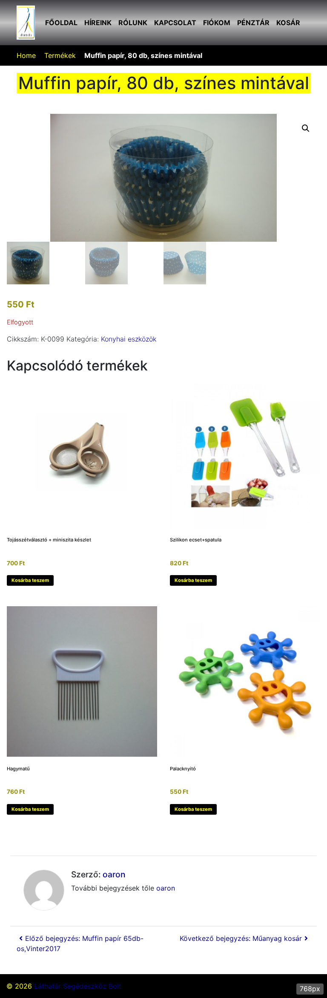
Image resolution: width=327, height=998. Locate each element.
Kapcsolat (175, 22)
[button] (305, 128)
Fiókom (216, 22)
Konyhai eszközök (128, 339)
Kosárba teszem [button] (30, 580)
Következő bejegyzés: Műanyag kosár (241, 938)
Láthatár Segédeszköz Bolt (77, 986)
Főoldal (61, 22)
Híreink (98, 22)
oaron (114, 874)
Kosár (288, 22)
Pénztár (253, 22)
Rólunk (132, 22)
